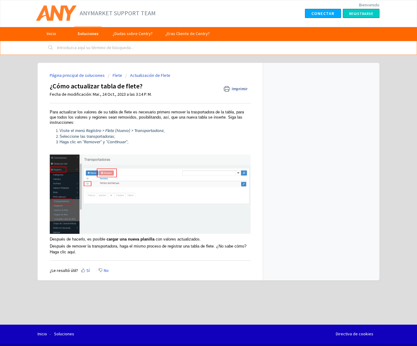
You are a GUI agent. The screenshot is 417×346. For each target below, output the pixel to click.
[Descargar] (197, 93)
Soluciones (88, 33)
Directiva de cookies (354, 334)
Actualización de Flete (150, 75)
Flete (117, 75)
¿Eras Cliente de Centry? (187, 33)
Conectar (323, 13)
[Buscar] (50, 48)
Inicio (51, 33)
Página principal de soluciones (78, 75)
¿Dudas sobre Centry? (133, 33)
